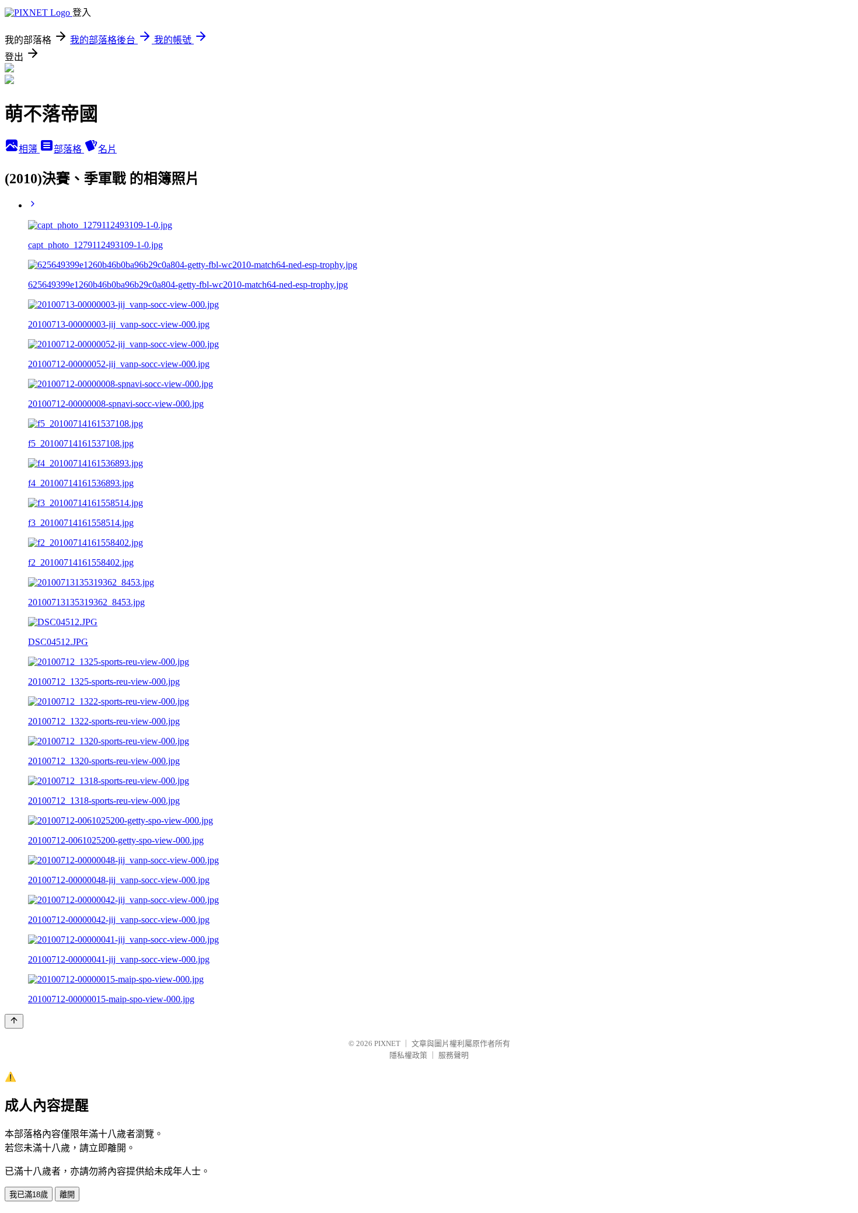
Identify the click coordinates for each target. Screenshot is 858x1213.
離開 (67, 1194)
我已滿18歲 (28, 1194)
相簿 (29, 149)
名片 (107, 149)
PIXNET (387, 1043)
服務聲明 (453, 1055)
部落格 (69, 149)
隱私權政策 (408, 1055)
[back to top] (14, 1021)
